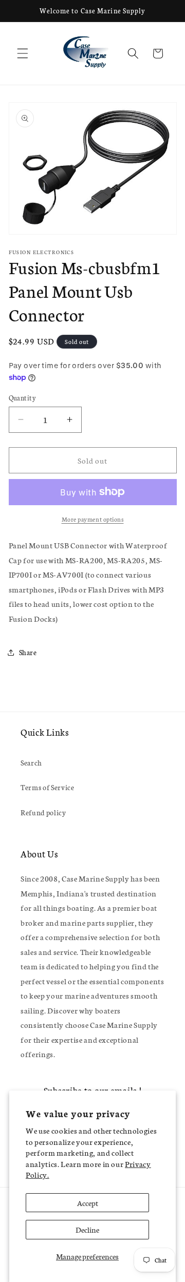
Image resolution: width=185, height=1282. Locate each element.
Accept (87, 1202)
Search (31, 762)
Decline (87, 1229)
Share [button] (28, 652)
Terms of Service (48, 787)
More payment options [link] (93, 518)
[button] (22, 53)
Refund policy (43, 812)
